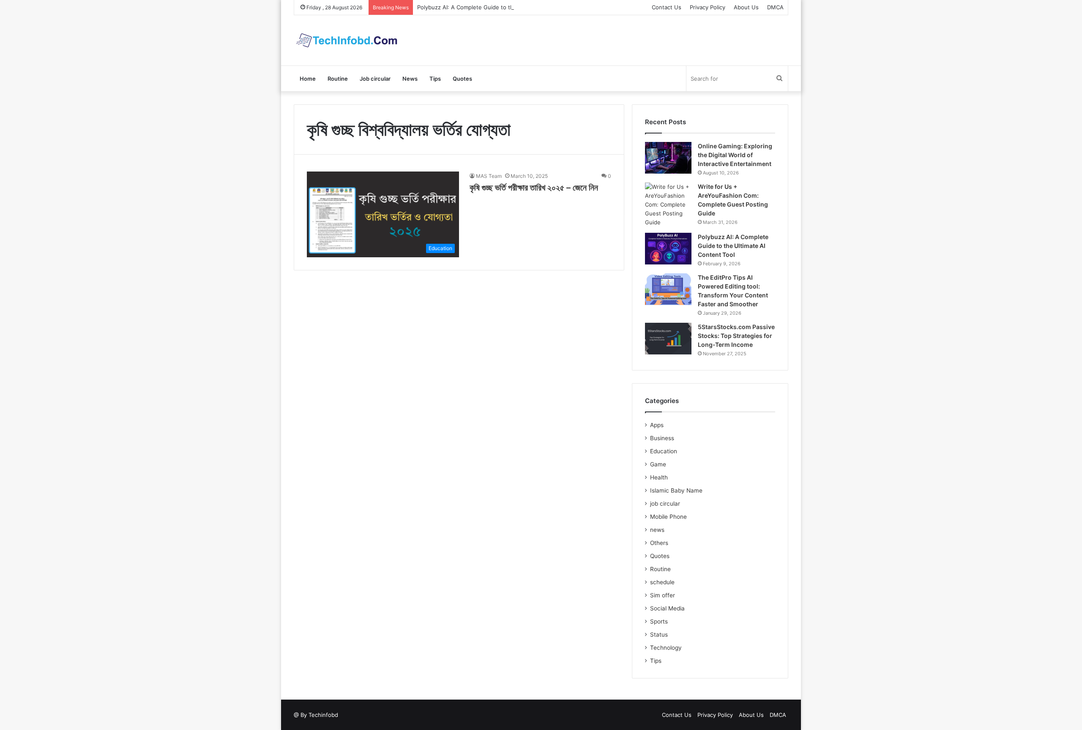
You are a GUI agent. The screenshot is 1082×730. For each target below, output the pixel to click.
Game (658, 464)
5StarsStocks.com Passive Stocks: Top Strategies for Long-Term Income (736, 335)
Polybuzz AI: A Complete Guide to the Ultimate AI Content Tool (500, 7)
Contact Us (666, 7)
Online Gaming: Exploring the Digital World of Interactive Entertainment (735, 154)
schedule (662, 582)
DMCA (775, 7)
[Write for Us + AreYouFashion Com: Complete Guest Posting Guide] (668, 204)
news (657, 529)
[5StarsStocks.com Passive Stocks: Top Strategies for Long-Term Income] (668, 338)
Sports (659, 621)
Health (659, 477)
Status (659, 634)
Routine (338, 78)
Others (659, 542)
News (410, 78)
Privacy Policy (707, 7)
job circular (665, 503)
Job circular (375, 78)
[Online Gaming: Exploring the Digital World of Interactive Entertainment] (668, 158)
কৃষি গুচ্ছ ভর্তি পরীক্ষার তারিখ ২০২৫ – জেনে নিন (534, 187)
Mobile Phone (668, 516)
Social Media (667, 608)
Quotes (462, 78)
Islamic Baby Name (676, 490)
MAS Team (489, 176)
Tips (435, 78)
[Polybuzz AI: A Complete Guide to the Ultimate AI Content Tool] (668, 248)
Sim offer (662, 595)
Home (308, 78)
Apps (657, 425)
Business (662, 438)
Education (663, 451)
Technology (666, 647)
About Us (746, 7)
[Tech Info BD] (346, 40)
